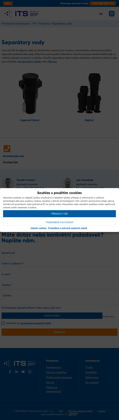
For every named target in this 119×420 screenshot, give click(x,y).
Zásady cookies (38, 228)
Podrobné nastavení (59, 222)
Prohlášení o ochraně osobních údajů (67, 228)
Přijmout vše (59, 213)
